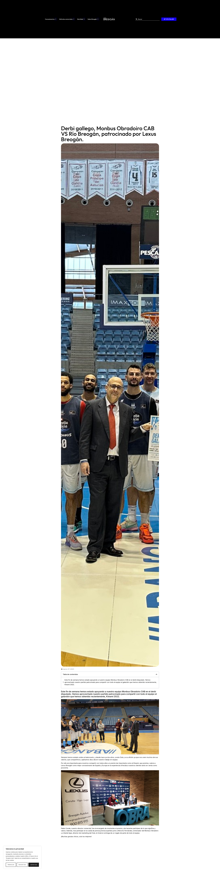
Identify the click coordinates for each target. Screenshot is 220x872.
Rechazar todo (22, 864)
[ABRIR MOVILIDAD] (84, 19)
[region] (22, 857)
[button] (156, 674)
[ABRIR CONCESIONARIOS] (55, 19)
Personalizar (11, 864)
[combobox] (147, 19)
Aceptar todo (33, 864)
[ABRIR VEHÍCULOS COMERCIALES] (73, 19)
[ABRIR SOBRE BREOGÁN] (98, 19)
